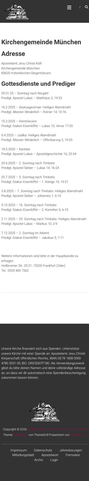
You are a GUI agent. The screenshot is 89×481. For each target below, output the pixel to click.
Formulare (73, 455)
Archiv (38, 460)
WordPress (77, 435)
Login (54, 460)
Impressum (19, 450)
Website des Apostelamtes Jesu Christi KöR (56, 429)
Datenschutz (43, 450)
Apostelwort (49, 455)
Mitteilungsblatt (23, 455)
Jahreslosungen (70, 450)
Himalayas (21, 435)
